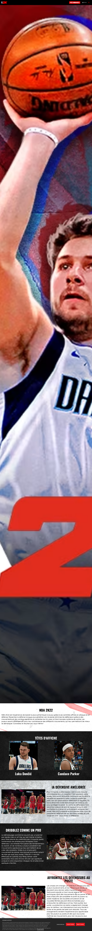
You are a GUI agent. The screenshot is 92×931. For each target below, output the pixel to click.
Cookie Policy (40, 929)
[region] (46, 924)
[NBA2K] (4, 2)
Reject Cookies (80, 924)
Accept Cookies (70, 924)
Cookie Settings (60, 924)
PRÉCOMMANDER (74, 2)
